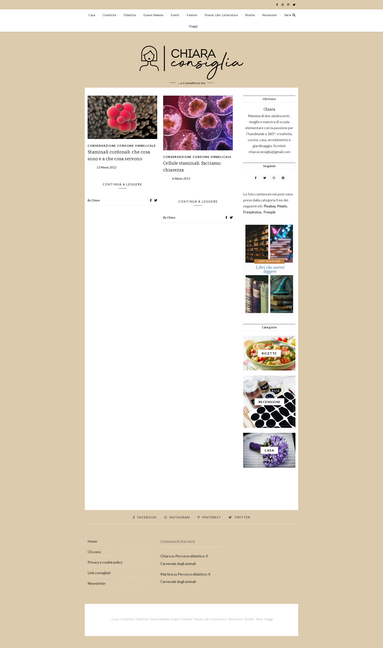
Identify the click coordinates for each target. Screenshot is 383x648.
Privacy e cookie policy (105, 562)
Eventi (175, 15)
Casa (92, 15)
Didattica (129, 15)
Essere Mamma (153, 15)
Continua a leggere (122, 184)
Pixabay (270, 206)
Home (92, 541)
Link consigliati (99, 573)
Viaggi (193, 26)
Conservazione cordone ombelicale (122, 145)
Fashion (192, 15)
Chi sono (94, 552)
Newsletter (97, 583)
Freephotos (252, 212)
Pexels (282, 206)
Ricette (250, 15)
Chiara (95, 200)
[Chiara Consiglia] (191, 60)
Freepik (269, 212)
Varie (287, 15)
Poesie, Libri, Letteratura (221, 15)
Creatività (109, 15)
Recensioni (269, 15)
